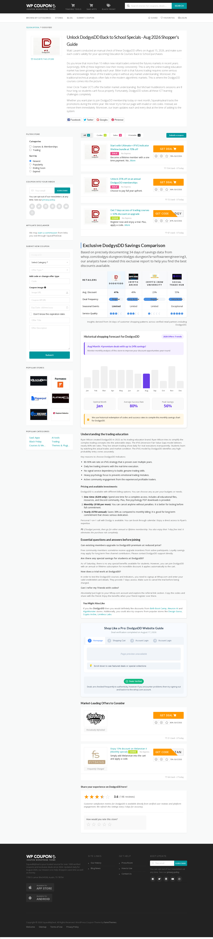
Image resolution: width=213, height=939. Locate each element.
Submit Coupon (85, 17)
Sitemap (42, 927)
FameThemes (110, 922)
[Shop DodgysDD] (46, 46)
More (133, 160)
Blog (70, 17)
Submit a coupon (176, 135)
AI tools (56, 437)
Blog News (95, 868)
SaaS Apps (34, 437)
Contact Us (126, 873)
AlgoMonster (89, 611)
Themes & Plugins (61, 445)
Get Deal (166, 149)
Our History (96, 863)
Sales (117, 135)
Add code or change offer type (44, 276)
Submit (50, 355)
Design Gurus (175, 611)
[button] (74, 120)
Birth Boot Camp (158, 608)
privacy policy (48, 199)
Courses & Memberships (38, 445)
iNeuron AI (173, 608)
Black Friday (35, 441)
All (86, 135)
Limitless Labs (104, 614)
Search (179, 6)
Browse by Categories (38, 17)
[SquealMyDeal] (41, 6)
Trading (55, 441)
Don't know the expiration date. (49, 314)
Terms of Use (56, 927)
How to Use (127, 868)
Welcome (30, 927)
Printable (134, 135)
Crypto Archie (89, 614)
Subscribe (62, 191)
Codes (101, 135)
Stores (59, 17)
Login (183, 17)
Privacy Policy (72, 927)
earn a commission (47, 232)
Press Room (127, 863)
